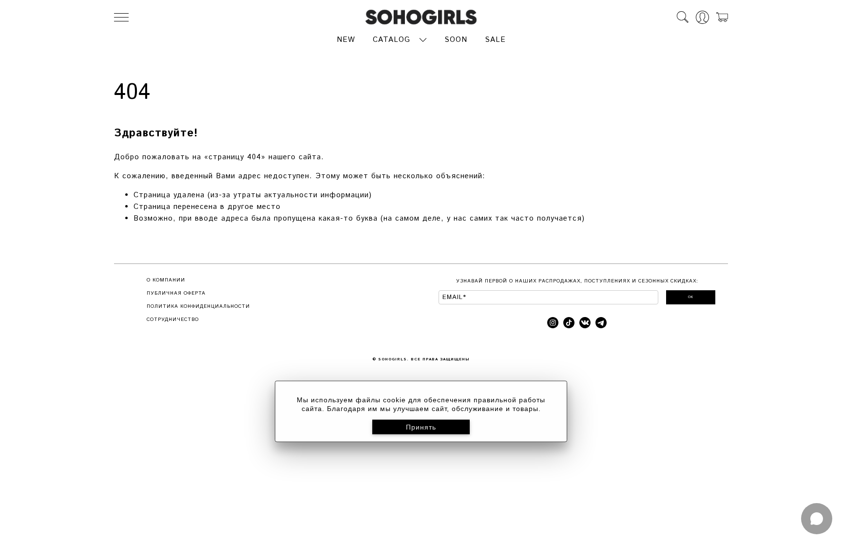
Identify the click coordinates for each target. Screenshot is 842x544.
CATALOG (391, 40)
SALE (495, 40)
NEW (346, 40)
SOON (455, 40)
